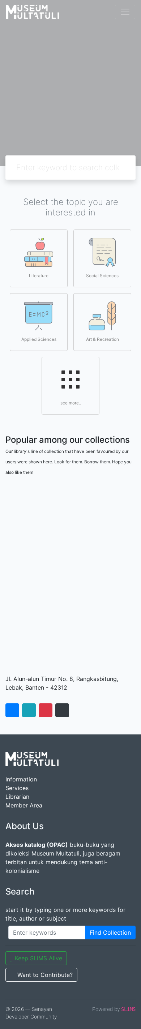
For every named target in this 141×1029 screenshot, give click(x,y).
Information (21, 779)
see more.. (70, 403)
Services (17, 788)
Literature (38, 275)
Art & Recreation (102, 339)
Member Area (23, 805)
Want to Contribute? (45, 974)
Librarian (17, 796)
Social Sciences (102, 275)
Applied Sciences (38, 339)
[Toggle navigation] (125, 12)
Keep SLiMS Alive (38, 958)
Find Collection (110, 932)
